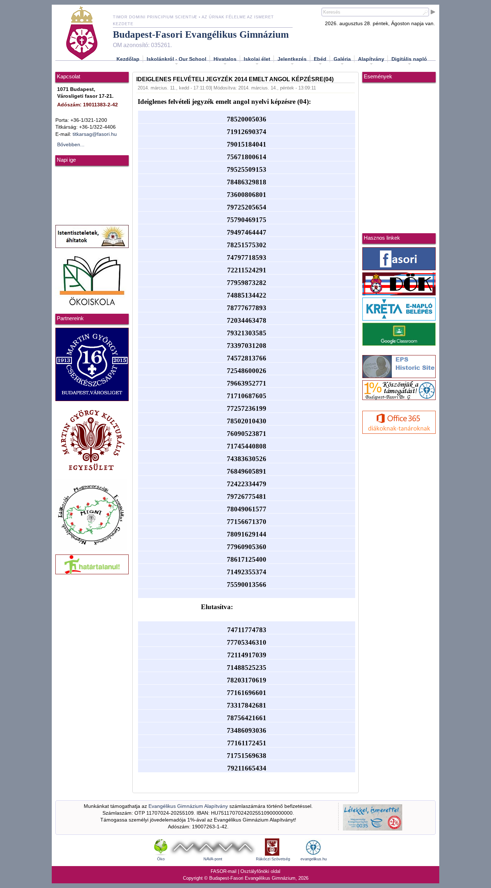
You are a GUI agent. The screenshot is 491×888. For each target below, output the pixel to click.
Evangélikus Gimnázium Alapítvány (188, 806)
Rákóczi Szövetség (273, 859)
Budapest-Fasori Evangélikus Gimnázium (201, 34)
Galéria (342, 59)
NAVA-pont (212, 859)
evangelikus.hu (313, 859)
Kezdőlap (127, 59)
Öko (161, 859)
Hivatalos (225, 59)
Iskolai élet (257, 59)
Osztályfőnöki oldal (260, 871)
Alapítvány (371, 59)
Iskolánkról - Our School (176, 59)
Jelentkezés (292, 59)
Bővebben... (70, 144)
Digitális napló (409, 59)
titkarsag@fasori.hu (95, 134)
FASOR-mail (224, 871)
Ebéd (320, 59)
